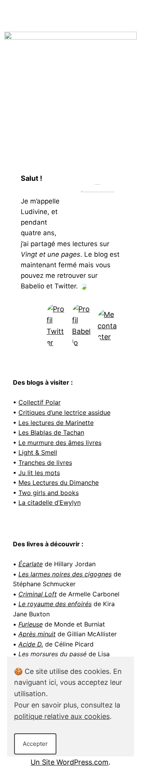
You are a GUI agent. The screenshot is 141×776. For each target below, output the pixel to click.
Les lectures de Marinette (56, 423)
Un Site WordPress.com (69, 762)
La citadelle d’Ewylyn (49, 502)
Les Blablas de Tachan (51, 432)
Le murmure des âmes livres (59, 443)
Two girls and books (48, 493)
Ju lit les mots (39, 473)
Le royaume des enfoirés (55, 604)
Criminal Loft (37, 594)
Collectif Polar (39, 402)
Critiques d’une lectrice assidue (64, 412)
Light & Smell (37, 452)
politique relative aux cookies (62, 716)
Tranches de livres (45, 462)
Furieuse (30, 624)
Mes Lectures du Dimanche (58, 482)
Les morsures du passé (52, 654)
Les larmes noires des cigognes (65, 574)
